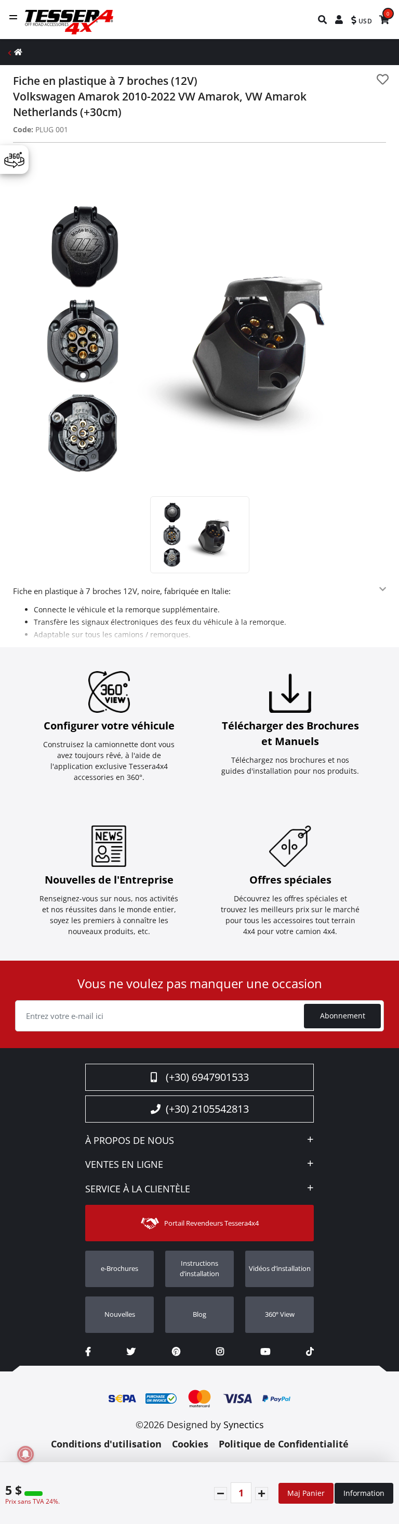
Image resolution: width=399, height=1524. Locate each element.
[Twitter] (131, 1351)
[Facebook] (88, 1351)
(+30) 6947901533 (207, 1077)
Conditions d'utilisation (106, 1444)
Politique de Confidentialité (284, 1444)
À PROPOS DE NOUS (129, 1141)
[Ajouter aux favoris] (383, 79)
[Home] (18, 52)
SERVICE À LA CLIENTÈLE (137, 1189)
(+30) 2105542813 (207, 1109)
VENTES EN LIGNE (124, 1164)
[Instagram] (220, 1351)
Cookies (190, 1444)
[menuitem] (322, 19)
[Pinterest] (176, 1351)
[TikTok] (310, 1351)
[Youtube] (265, 1351)
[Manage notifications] (25, 1454)
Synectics (243, 1424)
